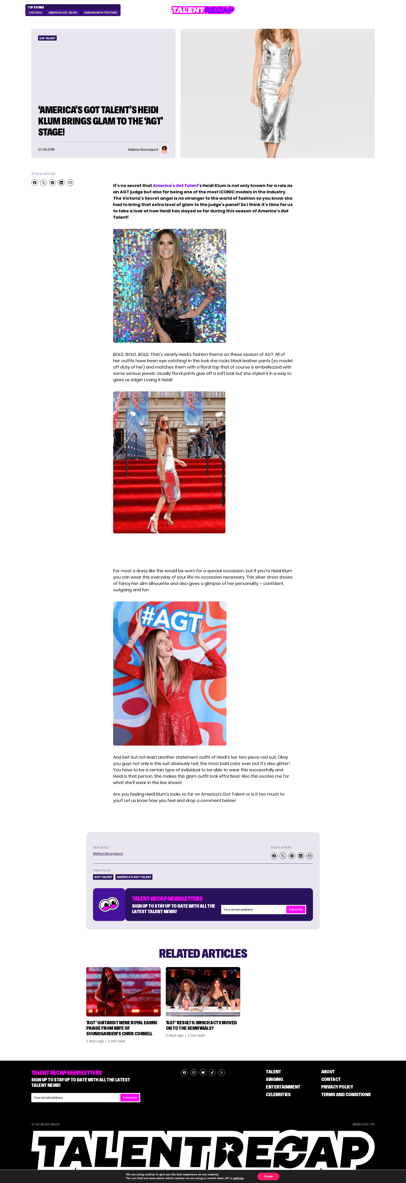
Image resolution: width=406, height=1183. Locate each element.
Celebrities (278, 1094)
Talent (273, 1071)
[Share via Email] (70, 182)
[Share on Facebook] (34, 182)
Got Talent (47, 38)
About (328, 1071)
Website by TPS (364, 1124)
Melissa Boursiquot (108, 853)
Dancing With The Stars (100, 12)
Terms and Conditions (346, 1094)
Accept (268, 1176)
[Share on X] (43, 182)
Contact (331, 1079)
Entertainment (283, 1087)
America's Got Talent (63, 12)
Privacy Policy (337, 1087)
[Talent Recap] (203, 10)
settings (238, 1178)
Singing (274, 1079)
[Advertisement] (202, 551)
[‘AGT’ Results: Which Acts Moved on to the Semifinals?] (203, 991)
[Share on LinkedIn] (61, 182)
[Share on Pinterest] (52, 182)
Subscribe (296, 909)
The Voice (35, 12)
